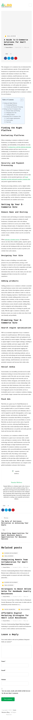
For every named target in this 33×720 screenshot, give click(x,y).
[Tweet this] (8, 58)
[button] (21, 100)
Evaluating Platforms (11, 105)
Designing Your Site (11, 112)
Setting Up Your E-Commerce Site (12, 109)
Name (3, 661)
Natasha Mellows (9, 47)
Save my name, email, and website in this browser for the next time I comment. (16, 692)
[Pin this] (15, 58)
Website (3, 679)
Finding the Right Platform (10, 103)
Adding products (10, 114)
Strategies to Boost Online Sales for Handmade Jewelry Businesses (16, 591)
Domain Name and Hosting (13, 110)
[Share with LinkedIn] (12, 58)
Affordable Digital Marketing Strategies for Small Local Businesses (15, 615)
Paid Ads (8, 122)
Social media (9, 120)
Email (3, 670)
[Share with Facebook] (5, 58)
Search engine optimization (13, 118)
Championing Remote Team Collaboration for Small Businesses (14, 562)
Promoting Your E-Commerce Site (12, 116)
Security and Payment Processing (14, 107)
